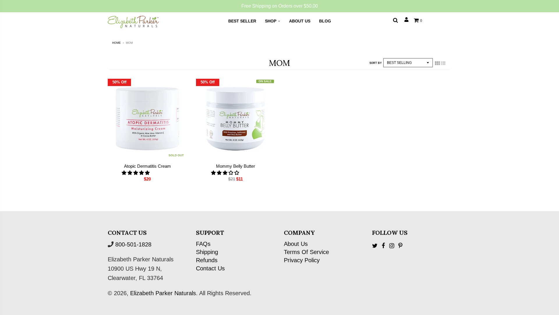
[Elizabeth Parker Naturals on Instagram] (391, 246)
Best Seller (242, 21)
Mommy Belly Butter (235, 166)
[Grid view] (437, 63)
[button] (136, 172)
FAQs (203, 244)
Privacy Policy (302, 260)
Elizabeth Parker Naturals (163, 293)
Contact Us (210, 268)
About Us (299, 21)
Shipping (207, 252)
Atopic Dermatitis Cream (147, 166)
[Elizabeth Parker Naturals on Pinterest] (400, 246)
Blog (325, 21)
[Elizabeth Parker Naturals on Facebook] (383, 246)
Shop (270, 21)
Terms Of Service (306, 252)
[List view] (443, 63)
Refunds (206, 260)
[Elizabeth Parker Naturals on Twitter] (375, 246)
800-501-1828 (133, 244)
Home (116, 42)
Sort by (375, 63)
